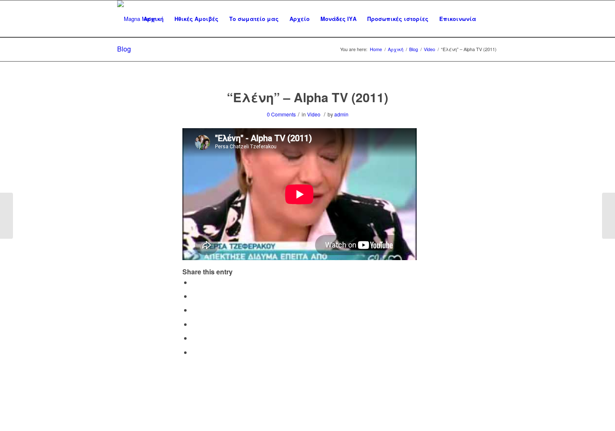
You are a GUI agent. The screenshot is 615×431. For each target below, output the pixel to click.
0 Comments (281, 114)
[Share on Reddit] (194, 337)
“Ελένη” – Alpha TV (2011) (307, 97)
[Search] (490, 18)
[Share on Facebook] (194, 282)
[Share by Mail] (194, 352)
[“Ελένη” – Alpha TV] (6, 216)
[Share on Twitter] (194, 296)
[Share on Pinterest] (194, 324)
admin (341, 114)
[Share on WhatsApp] (194, 309)
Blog (124, 49)
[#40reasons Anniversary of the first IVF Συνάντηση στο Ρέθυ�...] (608, 216)
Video (313, 114)
